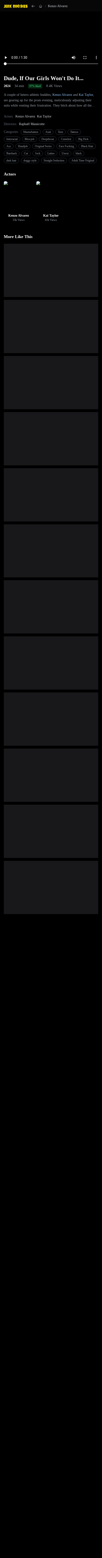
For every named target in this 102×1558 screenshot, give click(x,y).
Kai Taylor (86, 95)
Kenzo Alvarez (58, 6)
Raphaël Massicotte (32, 124)
